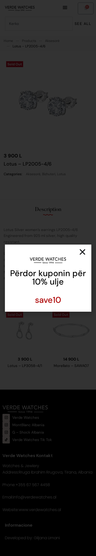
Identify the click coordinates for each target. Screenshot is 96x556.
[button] (82, 252)
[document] (48, 278)
